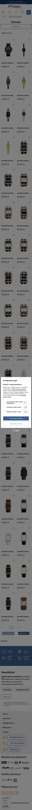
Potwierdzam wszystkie (16, 418)
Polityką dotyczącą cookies (19, 389)
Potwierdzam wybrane (16, 423)
